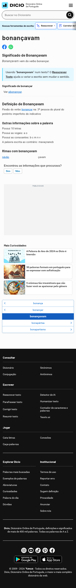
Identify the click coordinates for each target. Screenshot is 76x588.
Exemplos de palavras (15, 478)
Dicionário (8, 367)
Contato (44, 485)
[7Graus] (29, 568)
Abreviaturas (10, 485)
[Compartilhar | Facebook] (4, 47)
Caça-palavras (11, 444)
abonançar (15, 92)
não (17, 171)
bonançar (27, 109)
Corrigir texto (10, 409)
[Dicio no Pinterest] (45, 550)
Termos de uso (48, 472)
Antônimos (46, 374)
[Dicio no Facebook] (52, 550)
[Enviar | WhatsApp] (10, 47)
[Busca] (69, 14)
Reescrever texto (12, 394)
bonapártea (38, 323)
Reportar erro (47, 478)
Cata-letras (9, 437)
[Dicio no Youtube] (31, 550)
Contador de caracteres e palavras (54, 409)
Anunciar (45, 504)
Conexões (45, 437)
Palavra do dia (11, 497)
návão (5, 157)
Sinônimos (46, 367)
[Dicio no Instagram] (24, 550)
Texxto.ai (45, 417)
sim (8, 171)
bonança (38, 303)
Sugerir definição (49, 491)
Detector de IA (47, 394)
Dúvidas (7, 504)
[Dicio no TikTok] (38, 550)
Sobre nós (45, 510)
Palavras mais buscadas (16, 472)
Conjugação (9, 374)
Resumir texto (10, 416)
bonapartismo (38, 329)
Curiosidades (10, 491)
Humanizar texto (49, 401)
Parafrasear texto (12, 402)
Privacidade (46, 497)
